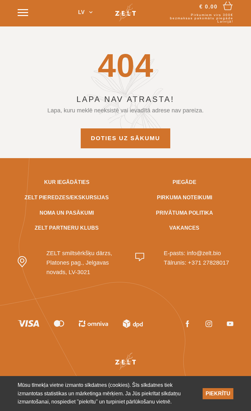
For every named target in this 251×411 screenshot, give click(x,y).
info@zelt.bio (204, 253)
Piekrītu (218, 393)
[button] (85, 12)
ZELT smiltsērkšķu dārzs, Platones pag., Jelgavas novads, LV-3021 (79, 262)
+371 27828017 (208, 262)
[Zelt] (125, 12)
